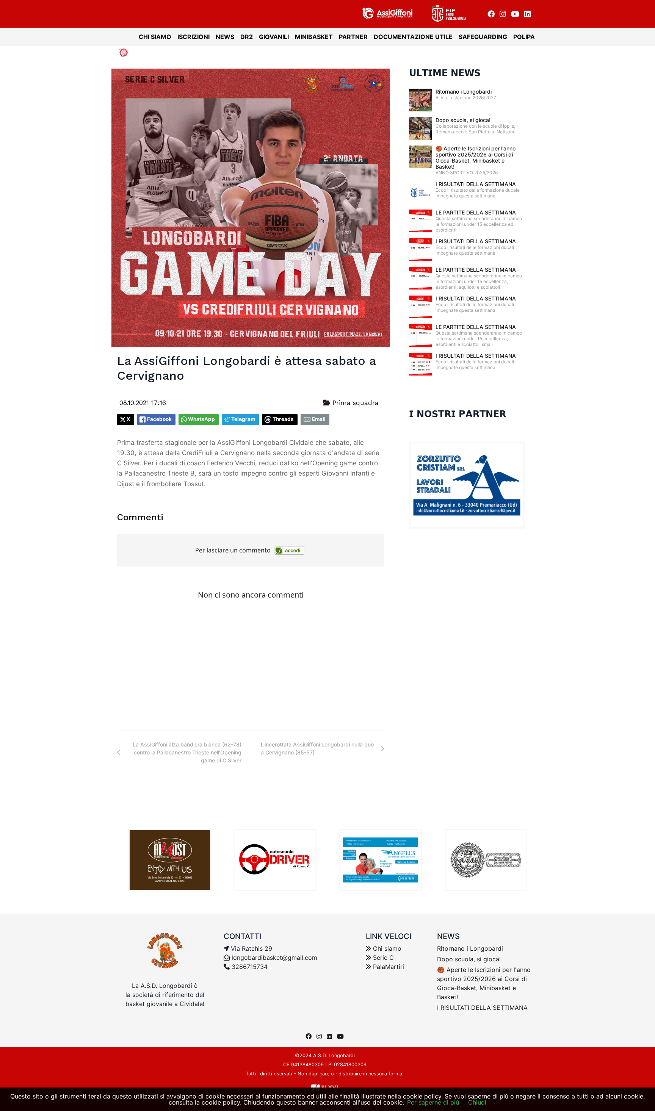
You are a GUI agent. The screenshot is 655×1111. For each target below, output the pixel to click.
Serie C (382, 957)
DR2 (246, 37)
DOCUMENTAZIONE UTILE (413, 37)
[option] (170, 860)
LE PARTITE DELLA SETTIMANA (476, 212)
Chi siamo (386, 948)
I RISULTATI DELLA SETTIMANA (476, 184)
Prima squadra (354, 403)
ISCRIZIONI (193, 37)
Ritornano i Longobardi (464, 91)
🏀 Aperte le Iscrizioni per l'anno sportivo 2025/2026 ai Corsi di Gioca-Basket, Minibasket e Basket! (476, 157)
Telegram (243, 419)
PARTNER (353, 37)
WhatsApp (201, 419)
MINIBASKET (314, 37)
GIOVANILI (274, 37)
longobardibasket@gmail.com (274, 957)
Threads (283, 419)
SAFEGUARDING (483, 37)
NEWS (225, 37)
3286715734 (249, 966)
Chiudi (477, 1102)
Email (319, 419)
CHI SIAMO (155, 37)
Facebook (159, 419)
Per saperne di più (433, 1102)
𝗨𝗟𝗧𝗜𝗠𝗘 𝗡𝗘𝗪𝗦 (445, 73)
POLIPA (524, 37)
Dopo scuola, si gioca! (463, 120)
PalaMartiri (387, 966)
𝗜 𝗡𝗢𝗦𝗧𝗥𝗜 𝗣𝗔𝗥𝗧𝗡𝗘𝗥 (457, 414)
